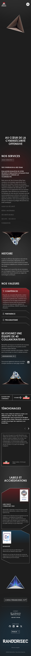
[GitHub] (9, 626)
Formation (6, 223)
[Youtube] (17, 626)
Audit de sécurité (8, 206)
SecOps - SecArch (9, 219)
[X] (21, 626)
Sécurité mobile (8, 215)
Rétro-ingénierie (8, 210)
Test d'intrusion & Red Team (12, 167)
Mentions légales (15, 647)
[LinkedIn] (28, 362)
